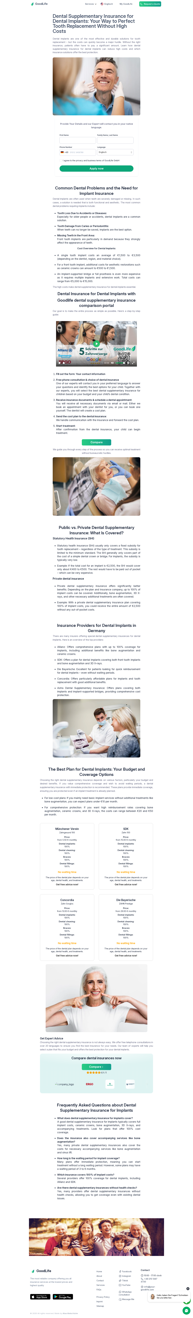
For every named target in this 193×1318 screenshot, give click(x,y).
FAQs (98, 1289)
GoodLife (41, 4)
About (99, 1276)
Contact (100, 1280)
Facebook (127, 1271)
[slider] (83, 363)
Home (99, 1271)
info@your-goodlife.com (148, 1288)
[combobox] (64, 152)
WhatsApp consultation (125, 1293)
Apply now (97, 168)
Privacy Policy (103, 1297)
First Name (64, 135)
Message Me (128, 1299)
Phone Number (66, 147)
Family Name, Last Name (107, 135)
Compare (97, 442)
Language (101, 147)
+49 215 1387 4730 (149, 1280)
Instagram (126, 1276)
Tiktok (125, 1280)
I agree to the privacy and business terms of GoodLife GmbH (91, 160)
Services (100, 1285)
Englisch (108, 4)
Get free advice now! (67, 884)
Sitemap (100, 1306)
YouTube (126, 1285)
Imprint (99, 1301)
